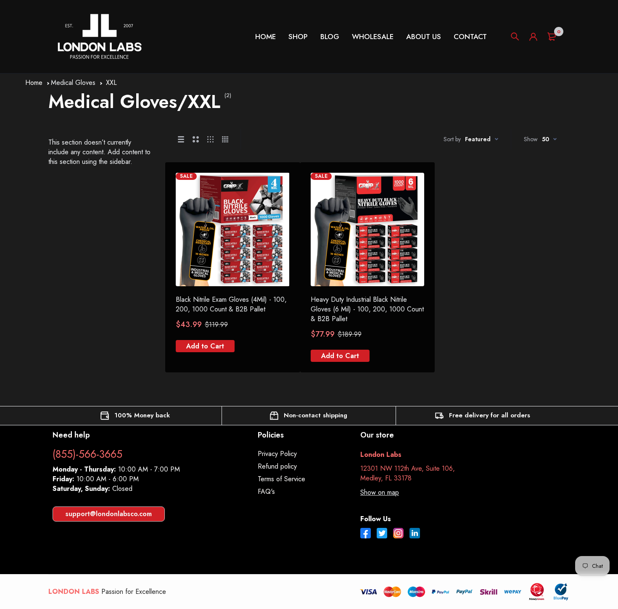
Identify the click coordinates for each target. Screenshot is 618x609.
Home (33, 82)
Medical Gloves (73, 82)
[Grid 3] (210, 139)
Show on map (379, 492)
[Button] (515, 36)
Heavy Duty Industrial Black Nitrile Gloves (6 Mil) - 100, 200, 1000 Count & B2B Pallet (367, 309)
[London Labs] (99, 37)
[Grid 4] (225, 139)
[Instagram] (398, 534)
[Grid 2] (196, 139)
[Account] (533, 37)
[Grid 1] (181, 139)
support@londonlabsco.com (109, 514)
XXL (111, 82)
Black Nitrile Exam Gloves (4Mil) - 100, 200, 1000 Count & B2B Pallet (231, 304)
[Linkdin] (414, 534)
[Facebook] (365, 534)
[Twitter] (382, 534)
